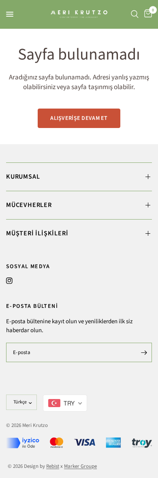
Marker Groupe (80, 466)
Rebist (52, 466)
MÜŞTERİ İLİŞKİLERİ (37, 233)
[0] (146, 14)
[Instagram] (9, 280)
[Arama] (134, 14)
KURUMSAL (23, 176)
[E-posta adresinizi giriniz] (144, 352)
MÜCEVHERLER (29, 205)
